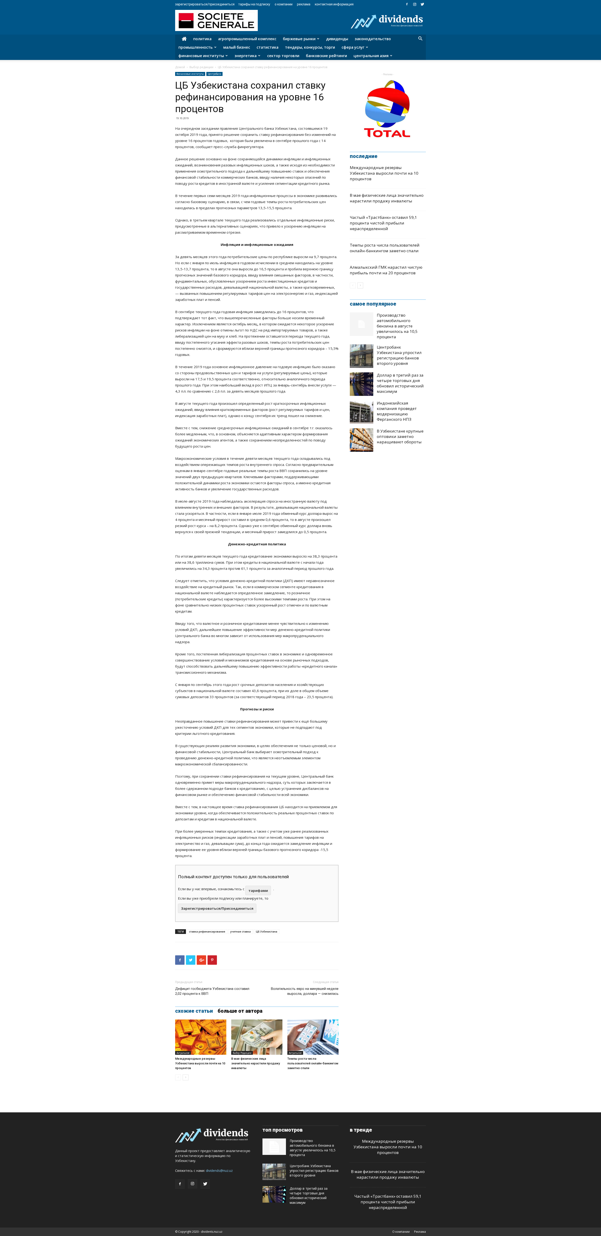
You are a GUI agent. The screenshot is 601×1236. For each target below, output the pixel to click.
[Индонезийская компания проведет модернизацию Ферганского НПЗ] (361, 412)
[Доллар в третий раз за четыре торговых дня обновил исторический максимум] (361, 384)
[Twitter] (422, 4)
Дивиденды (337, 38)
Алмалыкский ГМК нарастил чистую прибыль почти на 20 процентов (386, 270)
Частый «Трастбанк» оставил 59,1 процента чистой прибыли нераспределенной (383, 223)
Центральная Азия (371, 55)
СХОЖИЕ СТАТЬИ (194, 1011)
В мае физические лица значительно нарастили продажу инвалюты (255, 1063)
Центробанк (214, 73)
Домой (180, 67)
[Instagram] (414, 4)
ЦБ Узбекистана (266, 931)
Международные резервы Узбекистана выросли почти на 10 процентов (200, 1063)
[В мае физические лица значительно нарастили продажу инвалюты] (256, 1037)
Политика (202, 38)
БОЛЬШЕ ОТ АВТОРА (240, 1011)
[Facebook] (406, 4)
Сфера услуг (353, 47)
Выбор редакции (201, 67)
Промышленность (195, 47)
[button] (420, 39)
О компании (284, 4)
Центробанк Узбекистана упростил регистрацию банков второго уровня (399, 355)
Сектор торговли (283, 55)
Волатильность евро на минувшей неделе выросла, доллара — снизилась (305, 991)
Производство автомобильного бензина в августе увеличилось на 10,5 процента (397, 325)
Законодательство (373, 38)
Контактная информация (334, 4)
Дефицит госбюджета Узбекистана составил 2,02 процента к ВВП (212, 991)
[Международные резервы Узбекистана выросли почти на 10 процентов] (200, 1037)
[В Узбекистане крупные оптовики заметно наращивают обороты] (361, 440)
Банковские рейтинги (326, 55)
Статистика (267, 47)
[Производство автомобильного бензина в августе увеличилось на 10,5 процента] (361, 324)
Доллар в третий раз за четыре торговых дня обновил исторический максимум (400, 383)
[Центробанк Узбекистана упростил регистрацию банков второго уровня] (361, 356)
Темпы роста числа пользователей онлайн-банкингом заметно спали (312, 1063)
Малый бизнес (236, 47)
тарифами (258, 890)
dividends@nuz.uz (219, 1170)
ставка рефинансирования (207, 931)
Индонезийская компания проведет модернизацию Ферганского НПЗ (397, 411)
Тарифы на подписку (254, 4)
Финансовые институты (201, 55)
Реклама (303, 4)
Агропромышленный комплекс (247, 38)
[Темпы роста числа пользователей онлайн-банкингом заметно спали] (313, 1037)
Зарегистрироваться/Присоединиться (205, 4)
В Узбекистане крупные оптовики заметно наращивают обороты (400, 436)
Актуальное (183, 1053)
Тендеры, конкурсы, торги (310, 47)
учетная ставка (240, 931)
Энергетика (246, 55)
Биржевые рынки (299, 38)
